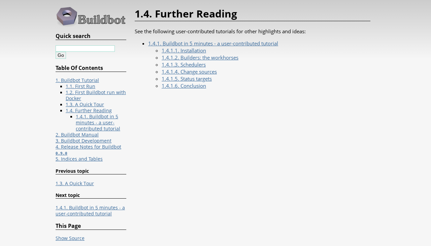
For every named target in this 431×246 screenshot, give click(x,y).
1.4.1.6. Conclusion (184, 85)
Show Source (70, 238)
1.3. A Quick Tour (85, 104)
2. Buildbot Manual (77, 135)
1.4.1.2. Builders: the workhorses (200, 57)
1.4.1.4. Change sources (189, 71)
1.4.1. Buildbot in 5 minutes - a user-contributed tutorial (213, 43)
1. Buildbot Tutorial (77, 80)
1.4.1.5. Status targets (187, 78)
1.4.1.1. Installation (184, 50)
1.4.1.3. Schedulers (184, 64)
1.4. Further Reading (89, 111)
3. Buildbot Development (83, 141)
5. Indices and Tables (79, 159)
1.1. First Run (80, 86)
